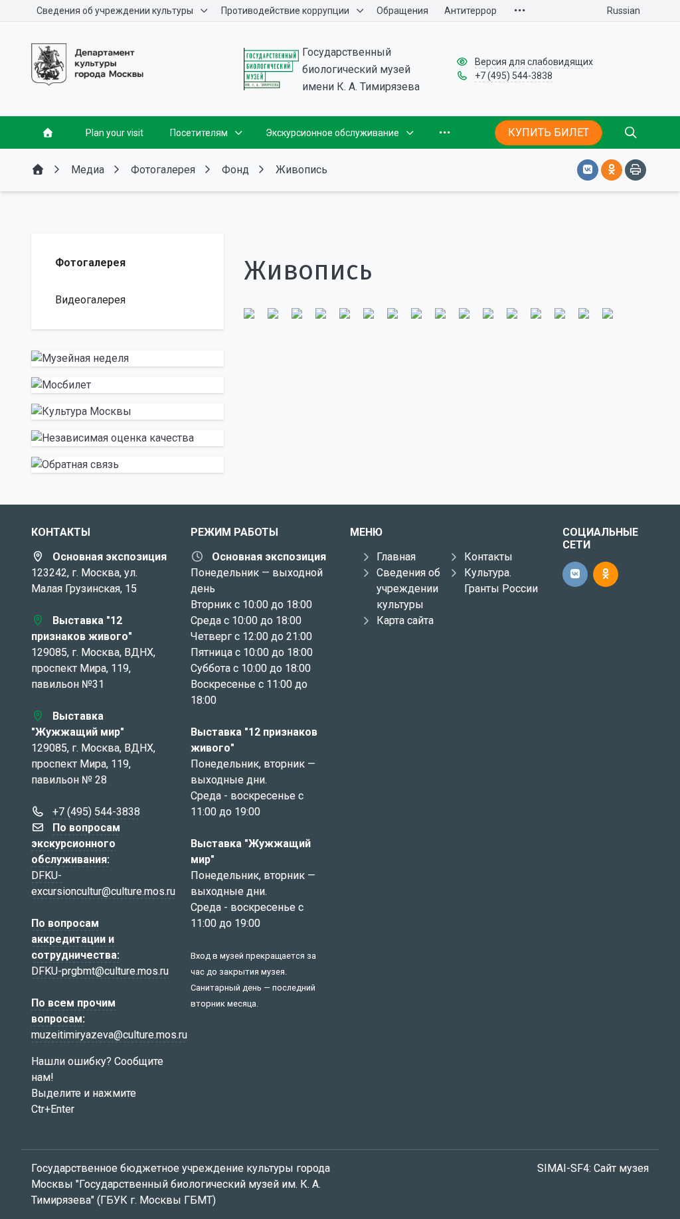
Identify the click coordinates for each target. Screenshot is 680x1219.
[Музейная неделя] (127, 358)
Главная (396, 556)
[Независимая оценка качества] (127, 438)
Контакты (488, 556)
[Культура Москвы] (127, 412)
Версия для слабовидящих (534, 61)
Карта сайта (405, 620)
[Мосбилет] (127, 385)
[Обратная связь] (127, 465)
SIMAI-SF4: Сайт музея (593, 1168)
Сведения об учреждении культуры (408, 588)
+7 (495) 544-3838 (513, 75)
